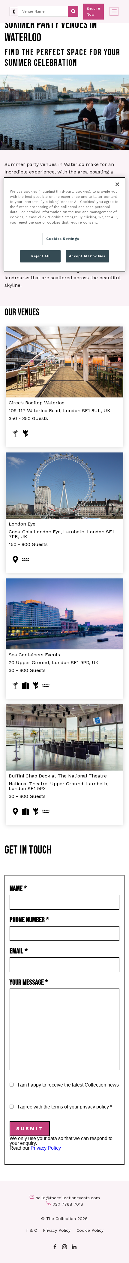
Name (18, 888)
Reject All (40, 256)
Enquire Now (93, 11)
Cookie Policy (90, 1230)
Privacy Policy (46, 1148)
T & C (31, 1230)
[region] (64, 224)
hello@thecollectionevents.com (68, 1197)
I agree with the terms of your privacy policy (65, 1106)
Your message (29, 982)
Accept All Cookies (87, 256)
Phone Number (29, 919)
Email (19, 951)
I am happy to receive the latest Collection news (68, 1084)
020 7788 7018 (67, 1204)
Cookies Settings (63, 239)
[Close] (117, 184)
